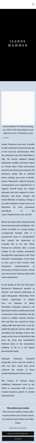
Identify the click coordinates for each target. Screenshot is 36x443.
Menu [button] (33, 4)
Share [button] (6, 138)
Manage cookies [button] (18, 428)
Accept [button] (18, 439)
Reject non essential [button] (18, 433)
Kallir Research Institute (15, 4)
